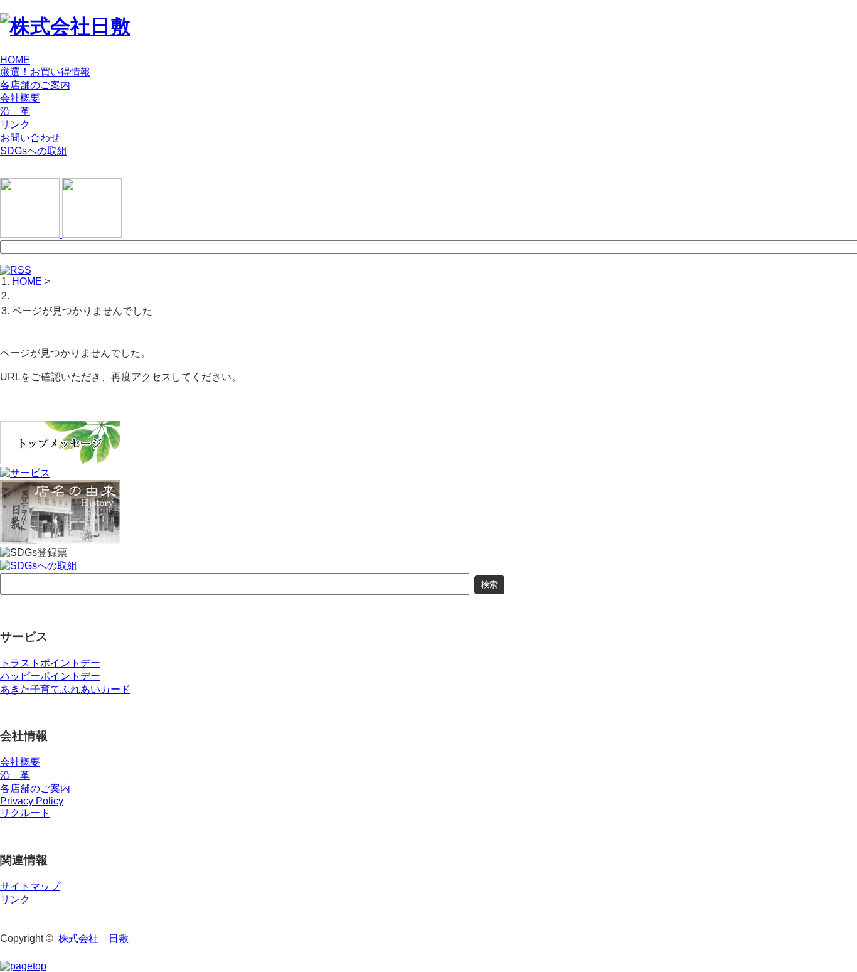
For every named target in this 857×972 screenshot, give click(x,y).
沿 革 (15, 111)
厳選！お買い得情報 (45, 72)
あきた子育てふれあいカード (65, 689)
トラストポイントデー (50, 663)
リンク (15, 124)
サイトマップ (30, 886)
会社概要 (20, 98)
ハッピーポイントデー (50, 676)
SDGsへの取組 (33, 151)
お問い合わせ (30, 137)
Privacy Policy (31, 801)
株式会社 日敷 (93, 938)
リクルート (25, 813)
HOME (15, 60)
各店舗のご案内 (35, 85)
